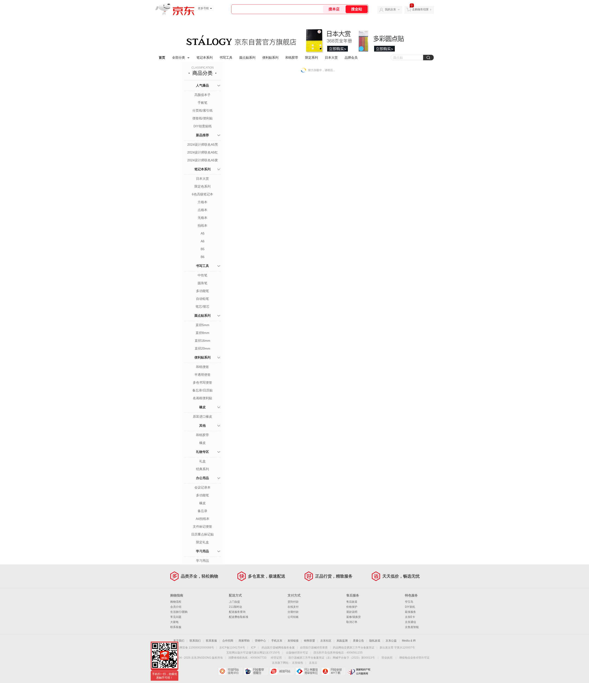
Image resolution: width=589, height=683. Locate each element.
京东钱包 (297, 662)
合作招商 (227, 640)
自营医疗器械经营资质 (314, 647)
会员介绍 (175, 606)
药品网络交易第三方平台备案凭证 (353, 647)
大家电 (174, 622)
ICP (253, 647)
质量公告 (358, 640)
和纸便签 (202, 367)
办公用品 (202, 478)
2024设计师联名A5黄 (202, 160)
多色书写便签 (202, 382)
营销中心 (260, 640)
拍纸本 (202, 225)
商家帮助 (244, 640)
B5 (203, 249)
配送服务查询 (237, 612)
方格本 (202, 202)
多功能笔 (202, 291)
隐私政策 (374, 640)
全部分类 (178, 57)
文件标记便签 (202, 526)
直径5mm (202, 325)
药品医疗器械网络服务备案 (278, 647)
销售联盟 (309, 640)
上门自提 (234, 601)
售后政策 (351, 601)
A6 (203, 241)
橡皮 (202, 407)
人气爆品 (202, 85)
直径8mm (202, 333)
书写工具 (225, 57)
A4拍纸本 (202, 519)
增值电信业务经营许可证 (414, 657)
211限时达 (235, 606)
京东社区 (325, 640)
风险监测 (342, 640)
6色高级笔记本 (202, 194)
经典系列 (202, 469)
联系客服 (175, 627)
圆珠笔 (202, 283)
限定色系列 (202, 186)
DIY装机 (410, 606)
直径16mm (202, 340)
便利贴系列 (270, 57)
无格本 (202, 218)
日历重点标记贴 (202, 534)
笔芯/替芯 (202, 306)
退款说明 (351, 612)
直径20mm (202, 348)
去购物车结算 (420, 9)
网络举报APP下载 (333, 671)
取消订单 (351, 622)
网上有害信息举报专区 (307, 671)
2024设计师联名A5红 (202, 152)
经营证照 (276, 657)
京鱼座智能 (412, 627)
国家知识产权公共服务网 (359, 671)
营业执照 (387, 657)
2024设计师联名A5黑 (202, 144)
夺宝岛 (409, 601)
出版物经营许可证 (297, 652)
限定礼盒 (202, 542)
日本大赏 (331, 57)
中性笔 (202, 275)
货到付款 (293, 601)
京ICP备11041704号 (232, 647)
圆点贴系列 (247, 57)
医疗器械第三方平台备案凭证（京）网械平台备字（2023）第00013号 (332, 657)
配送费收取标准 (238, 617)
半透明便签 (202, 374)
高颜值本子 (202, 95)
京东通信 (410, 622)
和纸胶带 (291, 57)
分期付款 (293, 612)
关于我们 (178, 640)
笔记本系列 (204, 57)
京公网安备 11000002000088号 (194, 647)
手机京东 (276, 640)
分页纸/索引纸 (202, 110)
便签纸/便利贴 (202, 118)
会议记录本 (202, 487)
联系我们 (195, 640)
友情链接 (293, 640)
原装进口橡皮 (202, 416)
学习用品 (202, 551)
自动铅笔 (202, 299)
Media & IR (409, 640)
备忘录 (202, 511)
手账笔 (202, 102)
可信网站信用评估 (230, 671)
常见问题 (175, 617)
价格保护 (351, 606)
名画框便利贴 (202, 398)
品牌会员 (351, 57)
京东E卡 (410, 617)
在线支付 (293, 606)
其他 (202, 425)
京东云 (313, 662)
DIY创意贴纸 (202, 126)
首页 (162, 57)
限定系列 (311, 57)
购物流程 (175, 601)
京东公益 (391, 640)
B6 (203, 257)
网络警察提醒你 (256, 671)
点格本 (202, 210)
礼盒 (202, 461)
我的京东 (390, 9)
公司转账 (293, 617)
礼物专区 (202, 452)
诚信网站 (282, 671)
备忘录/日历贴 (202, 390)
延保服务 (410, 612)
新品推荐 (202, 135)
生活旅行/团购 (179, 612)
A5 (203, 233)
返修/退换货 (353, 617)
